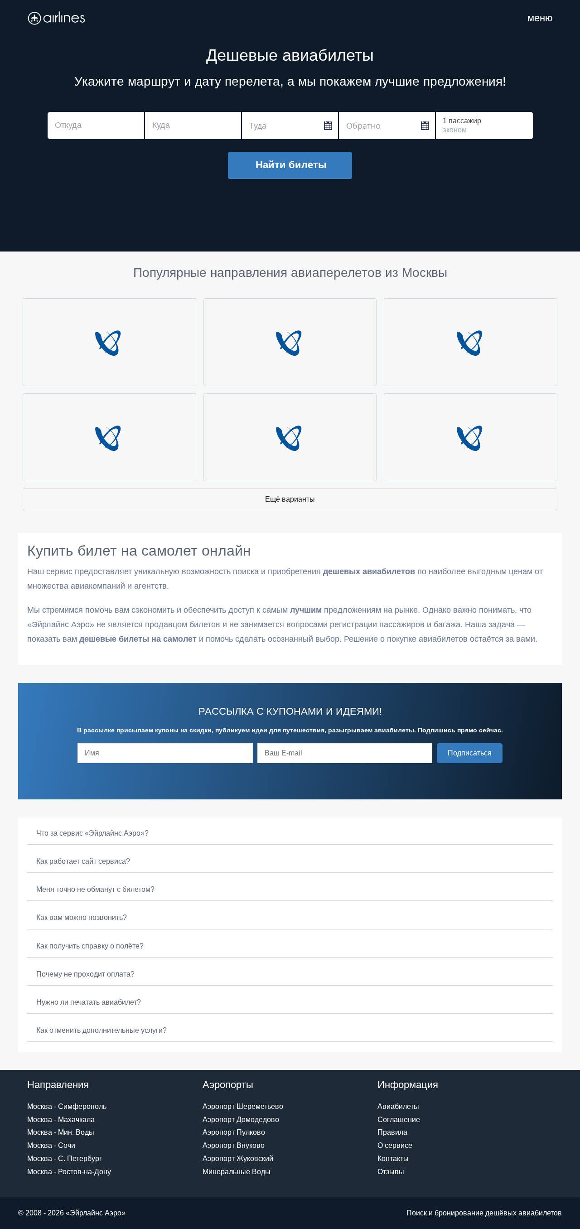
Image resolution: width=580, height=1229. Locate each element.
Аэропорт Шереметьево (243, 1106)
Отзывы (390, 1172)
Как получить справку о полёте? (90, 946)
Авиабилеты (398, 1106)
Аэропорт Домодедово (241, 1119)
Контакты (393, 1158)
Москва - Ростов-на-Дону (69, 1172)
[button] (470, 753)
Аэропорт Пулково (234, 1132)
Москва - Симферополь (66, 1106)
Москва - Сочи (51, 1145)
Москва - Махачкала (61, 1119)
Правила (392, 1132)
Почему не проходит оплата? (85, 974)
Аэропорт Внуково (234, 1145)
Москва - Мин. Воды (60, 1132)
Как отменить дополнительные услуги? (101, 1030)
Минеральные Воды (237, 1172)
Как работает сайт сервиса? (83, 861)
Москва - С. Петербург (64, 1158)
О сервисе (394, 1145)
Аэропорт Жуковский (238, 1158)
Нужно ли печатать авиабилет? (88, 1002)
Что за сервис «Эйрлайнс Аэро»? (92, 833)
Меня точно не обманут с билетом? (95, 889)
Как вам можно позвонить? (81, 917)
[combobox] (96, 125)
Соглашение (398, 1119)
